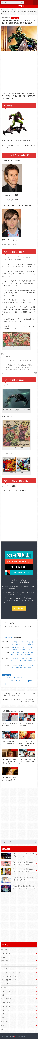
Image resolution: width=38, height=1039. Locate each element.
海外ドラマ (5, 1021)
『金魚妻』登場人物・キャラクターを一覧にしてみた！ (23, 879)
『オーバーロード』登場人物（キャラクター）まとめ (23, 855)
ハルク (3, 995)
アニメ (3, 957)
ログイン (22, 626)
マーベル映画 (5, 1002)
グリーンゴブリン (8, 678)
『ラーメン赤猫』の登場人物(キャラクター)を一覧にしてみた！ (23, 863)
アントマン (5, 968)
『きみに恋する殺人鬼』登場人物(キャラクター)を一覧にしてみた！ (23, 887)
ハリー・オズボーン (23, 681)
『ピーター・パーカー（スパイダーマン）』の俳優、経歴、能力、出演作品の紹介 (23, 667)
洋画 (2, 1018)
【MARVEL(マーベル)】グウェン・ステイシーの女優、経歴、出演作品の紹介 (23, 648)
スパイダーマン (8, 637)
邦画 (2, 1029)
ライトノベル (5, 1010)
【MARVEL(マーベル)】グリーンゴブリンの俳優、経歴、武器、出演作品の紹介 (23, 654)
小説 (2, 1014)
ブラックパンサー (7, 999)
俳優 (31, 681)
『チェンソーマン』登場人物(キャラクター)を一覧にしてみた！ (23, 870)
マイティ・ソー (6, 1006)
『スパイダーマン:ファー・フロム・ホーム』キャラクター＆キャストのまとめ (22, 643)
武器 (5, 684)
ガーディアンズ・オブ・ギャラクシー (13, 972)
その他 (3, 987)
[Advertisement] (19, 72)
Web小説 (4, 949)
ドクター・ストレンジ (8, 991)
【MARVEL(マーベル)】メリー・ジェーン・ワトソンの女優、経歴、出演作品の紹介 (23, 660)
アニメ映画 (5, 961)
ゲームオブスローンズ (8, 980)
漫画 (2, 1025)
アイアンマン (5, 953)
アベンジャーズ (6, 964)
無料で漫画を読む (19, 608)
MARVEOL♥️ (19, 6)
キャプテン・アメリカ (8, 976)
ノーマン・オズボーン (9, 681)
